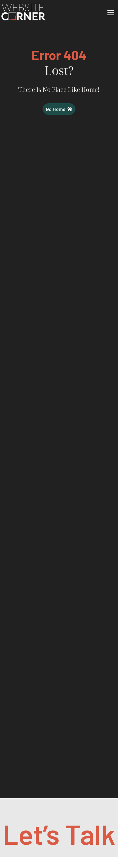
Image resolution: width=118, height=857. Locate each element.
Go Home (56, 109)
